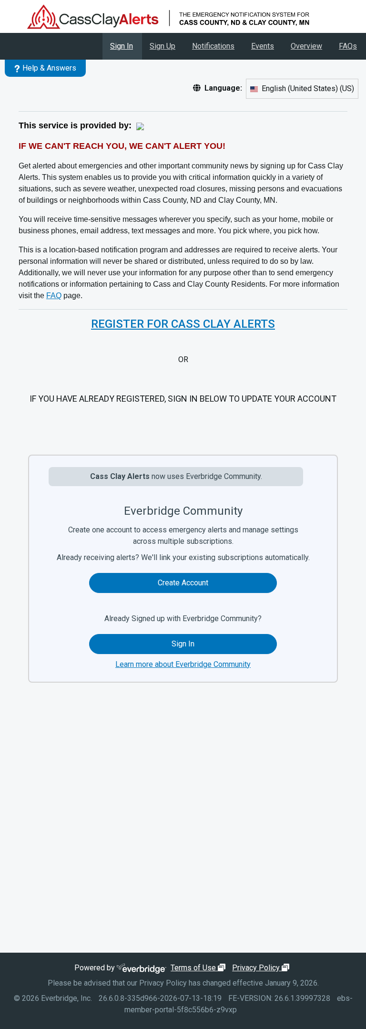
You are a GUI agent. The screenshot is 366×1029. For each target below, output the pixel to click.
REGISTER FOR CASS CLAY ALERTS (183, 324)
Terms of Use (199, 967)
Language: (223, 88)
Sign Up (162, 46)
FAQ (53, 295)
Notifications (213, 46)
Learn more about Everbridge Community (183, 664)
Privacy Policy (262, 967)
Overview (306, 46)
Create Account (183, 582)
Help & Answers (49, 68)
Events (262, 46)
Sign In (121, 46)
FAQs (348, 46)
